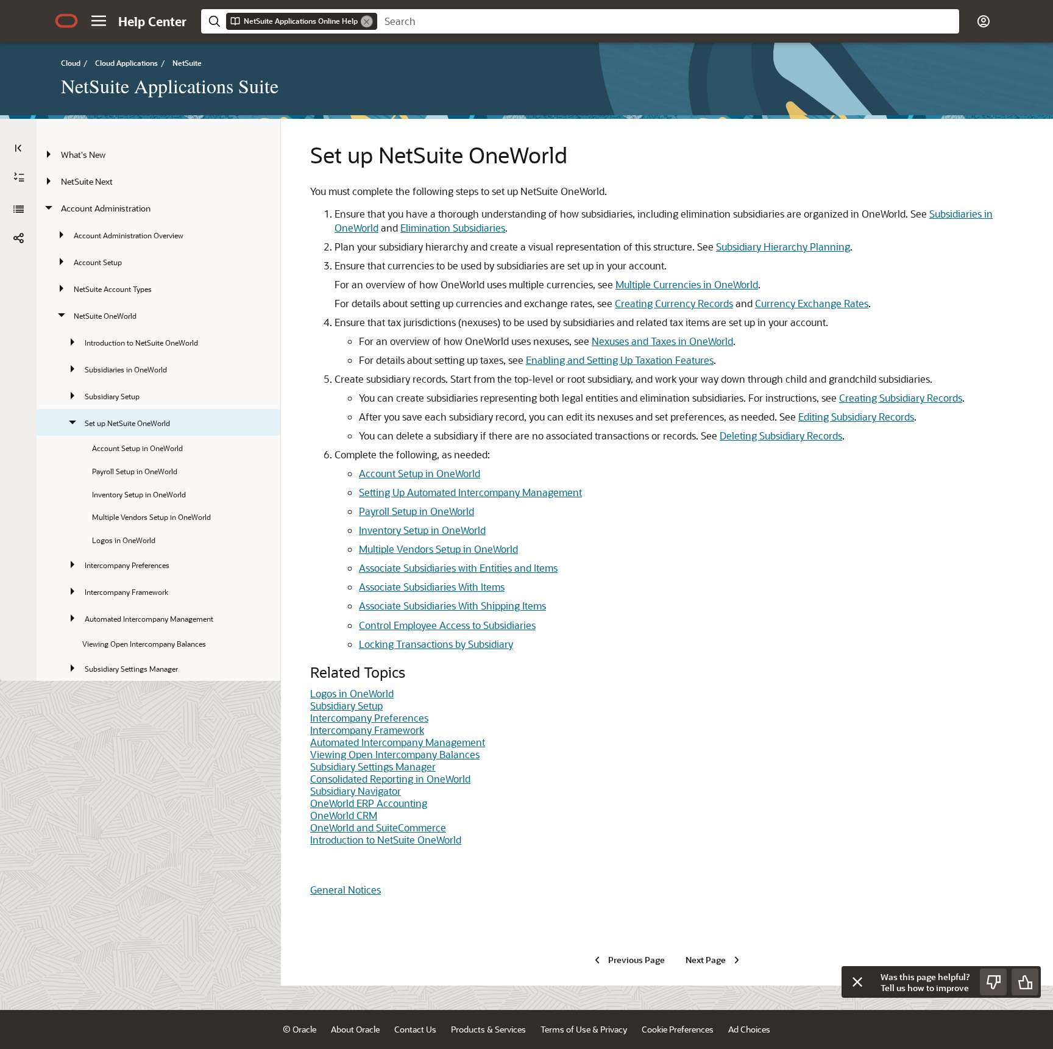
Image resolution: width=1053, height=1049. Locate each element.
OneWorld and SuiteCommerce (378, 827)
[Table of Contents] (18, 148)
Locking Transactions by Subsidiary (436, 644)
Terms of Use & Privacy (584, 1029)
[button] (98, 20)
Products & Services (488, 1029)
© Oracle (299, 1029)
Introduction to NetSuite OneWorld (385, 839)
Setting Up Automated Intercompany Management (470, 492)
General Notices (345, 889)
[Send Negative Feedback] (993, 982)
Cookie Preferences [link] (678, 1029)
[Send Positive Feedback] (1025, 982)
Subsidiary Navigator (355, 790)
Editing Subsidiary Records (856, 416)
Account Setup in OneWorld (419, 473)
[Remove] (367, 21)
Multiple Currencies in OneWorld (686, 284)
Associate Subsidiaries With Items (432, 586)
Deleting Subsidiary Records (781, 435)
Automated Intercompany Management (397, 742)
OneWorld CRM (343, 815)
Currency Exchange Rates (811, 303)
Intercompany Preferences (369, 717)
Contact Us (415, 1029)
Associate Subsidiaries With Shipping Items (452, 605)
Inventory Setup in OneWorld (422, 530)
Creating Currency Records (674, 303)
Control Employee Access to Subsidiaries (447, 625)
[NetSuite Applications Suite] (18, 209)
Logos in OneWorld (352, 693)
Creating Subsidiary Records (900, 397)
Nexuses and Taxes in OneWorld (662, 341)
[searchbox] (668, 21)
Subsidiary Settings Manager (373, 766)
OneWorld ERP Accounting (368, 803)
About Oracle (355, 1029)
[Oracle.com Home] (66, 21)
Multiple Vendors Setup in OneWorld (438, 548)
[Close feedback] (857, 982)
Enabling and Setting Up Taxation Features (620, 360)
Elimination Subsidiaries (452, 227)
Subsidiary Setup (346, 705)
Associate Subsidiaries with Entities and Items (458, 567)
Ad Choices (749, 1029)
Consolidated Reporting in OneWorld (390, 778)
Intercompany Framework (367, 730)
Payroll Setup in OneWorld (416, 511)
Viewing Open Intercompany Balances (395, 754)
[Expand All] (18, 177)
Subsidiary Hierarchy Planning (783, 246)
